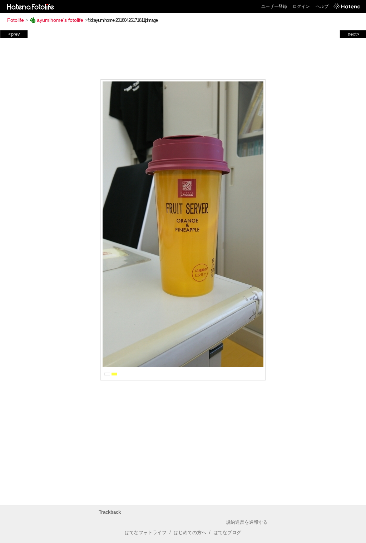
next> (354, 34)
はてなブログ (227, 532)
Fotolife (15, 20)
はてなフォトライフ (146, 532)
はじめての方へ (190, 532)
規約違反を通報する (247, 522)
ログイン (301, 6)
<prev (14, 34)
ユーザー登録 (274, 6)
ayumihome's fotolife (60, 20)
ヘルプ (322, 6)
